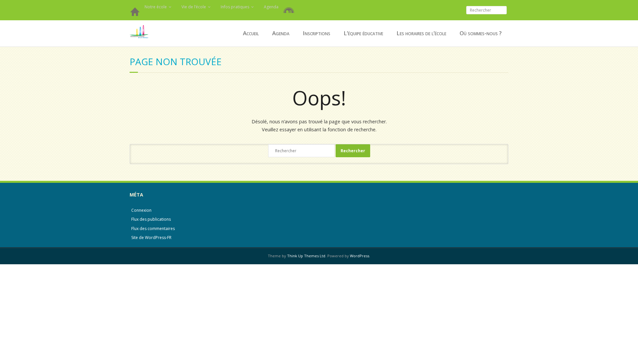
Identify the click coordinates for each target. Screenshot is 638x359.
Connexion (141, 210)
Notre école (156, 7)
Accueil (135, 13)
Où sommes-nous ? (481, 33)
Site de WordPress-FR (151, 237)
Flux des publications (151, 219)
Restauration (290, 7)
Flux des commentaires (153, 228)
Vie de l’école (193, 7)
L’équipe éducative (363, 33)
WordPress (359, 255)
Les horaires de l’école (421, 33)
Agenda (271, 7)
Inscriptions (316, 33)
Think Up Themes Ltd (306, 255)
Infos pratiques (235, 7)
